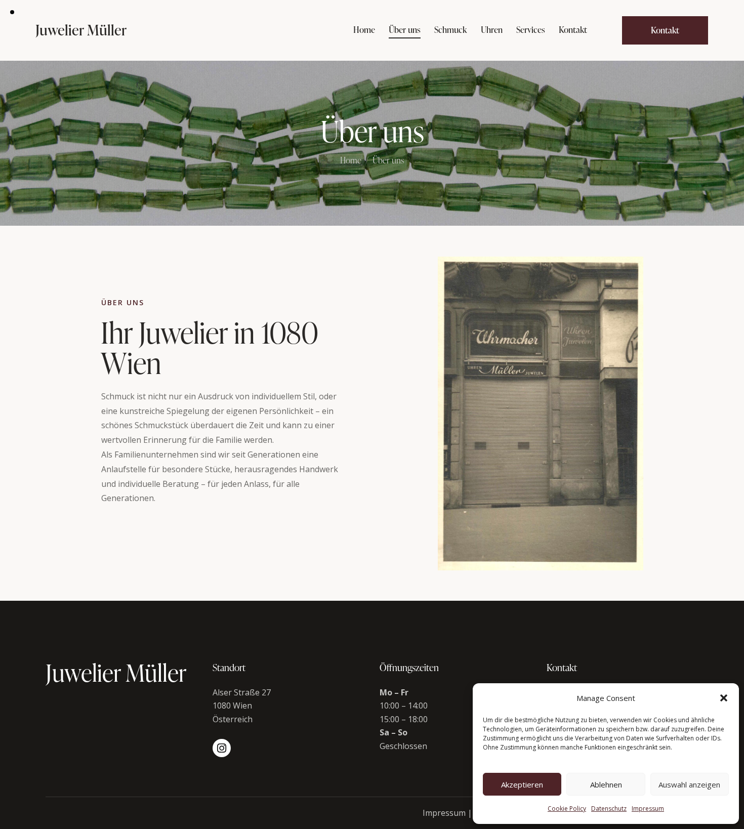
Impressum (648, 808)
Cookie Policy (567, 808)
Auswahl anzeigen (689, 784)
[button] (724, 698)
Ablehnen (606, 784)
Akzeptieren (522, 784)
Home (350, 161)
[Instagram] (222, 748)
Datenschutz (609, 808)
